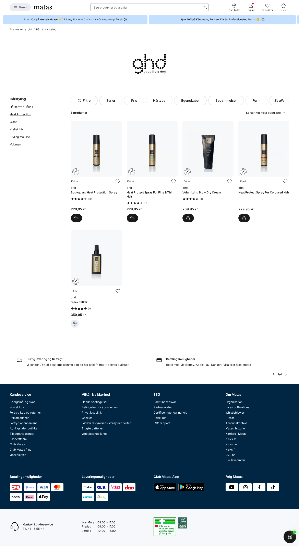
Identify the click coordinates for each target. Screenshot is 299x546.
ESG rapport (162, 423)
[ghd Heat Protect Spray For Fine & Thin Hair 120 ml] (152, 171)
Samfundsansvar (165, 402)
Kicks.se (231, 439)
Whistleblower (235, 412)
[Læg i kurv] (76, 218)
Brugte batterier (92, 428)
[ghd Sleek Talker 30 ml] (96, 279)
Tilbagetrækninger (22, 433)
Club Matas (17, 444)
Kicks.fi (230, 449)
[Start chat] (290, 537)
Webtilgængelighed (95, 433)
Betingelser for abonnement (100, 407)
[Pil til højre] (295, 19)
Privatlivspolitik (92, 412)
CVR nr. (230, 454)
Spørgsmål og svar (22, 402)
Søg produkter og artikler (110, 7)
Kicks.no (231, 444)
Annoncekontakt (236, 423)
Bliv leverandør (235, 460)
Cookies (87, 417)
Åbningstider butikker (24, 428)
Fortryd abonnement (23, 423)
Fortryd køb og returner (25, 412)
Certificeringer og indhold (170, 412)
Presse (230, 417)
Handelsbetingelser (94, 402)
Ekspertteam (18, 439)
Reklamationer (19, 417)
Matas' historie (235, 428)
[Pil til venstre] (273, 374)
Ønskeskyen (18, 454)
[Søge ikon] (205, 7)
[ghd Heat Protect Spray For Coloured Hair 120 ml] (263, 171)
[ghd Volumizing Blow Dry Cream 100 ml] (207, 171)
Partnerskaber (163, 407)
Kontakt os (17, 407)
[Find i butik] (75, 324)
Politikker (160, 417)
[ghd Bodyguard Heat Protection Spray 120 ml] (96, 171)
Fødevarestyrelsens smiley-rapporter (106, 423)
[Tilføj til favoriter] (118, 181)
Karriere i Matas (236, 433)
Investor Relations (237, 407)
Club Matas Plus (20, 449)
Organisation (234, 402)
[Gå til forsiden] (43, 7)
